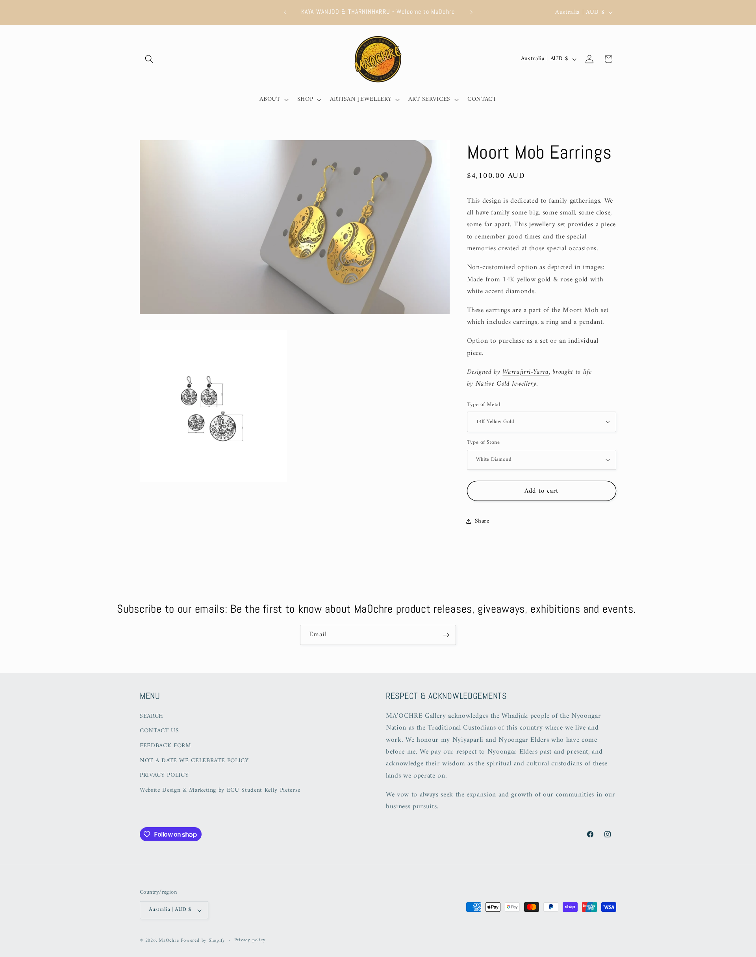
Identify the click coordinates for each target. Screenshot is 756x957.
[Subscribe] (446, 635)
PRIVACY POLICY (164, 775)
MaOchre (169, 940)
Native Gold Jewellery (506, 383)
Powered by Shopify (203, 940)
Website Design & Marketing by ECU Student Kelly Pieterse (220, 790)
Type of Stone (483, 443)
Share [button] (482, 520)
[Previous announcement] (285, 12)
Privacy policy (250, 940)
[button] (149, 59)
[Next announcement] (471, 12)
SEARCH (151, 716)
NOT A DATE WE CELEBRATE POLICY (194, 761)
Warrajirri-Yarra (525, 372)
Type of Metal (484, 405)
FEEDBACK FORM (165, 746)
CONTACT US (159, 731)
